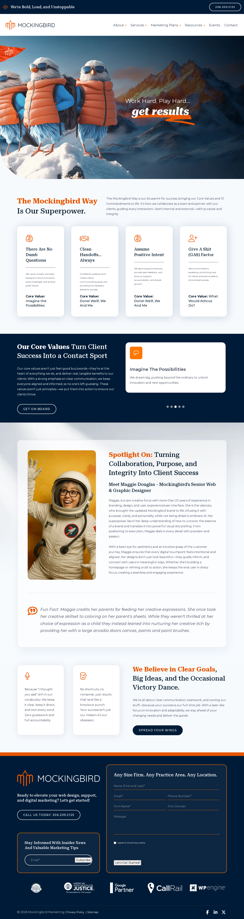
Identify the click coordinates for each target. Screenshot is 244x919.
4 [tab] (179, 407)
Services (137, 25)
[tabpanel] (175, 367)
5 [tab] (183, 407)
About (118, 25)
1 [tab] (168, 407)
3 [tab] (176, 407)
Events (214, 25)
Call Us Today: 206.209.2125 (48, 815)
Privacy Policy (75, 912)
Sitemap (92, 912)
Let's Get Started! (127, 862)
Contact (231, 25)
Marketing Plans (164, 25)
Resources (193, 25)
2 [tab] (172, 407)
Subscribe (83, 860)
